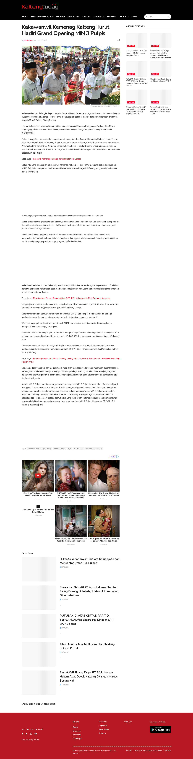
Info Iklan (168, 750)
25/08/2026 (65, 600)
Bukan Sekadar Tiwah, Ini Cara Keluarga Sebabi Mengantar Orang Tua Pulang (90, 561)
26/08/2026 (65, 567)
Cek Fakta (124, 16)
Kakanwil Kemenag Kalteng (39, 449)
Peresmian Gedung (94, 449)
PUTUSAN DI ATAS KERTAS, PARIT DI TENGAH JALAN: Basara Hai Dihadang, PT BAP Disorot (87, 620)
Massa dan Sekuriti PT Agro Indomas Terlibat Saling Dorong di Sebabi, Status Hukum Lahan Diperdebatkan (89, 591)
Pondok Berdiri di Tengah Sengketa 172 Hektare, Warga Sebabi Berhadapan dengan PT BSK (160, 110)
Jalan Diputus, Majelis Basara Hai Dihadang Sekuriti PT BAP (160, 80)
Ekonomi (111, 16)
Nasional (77, 734)
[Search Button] (168, 16)
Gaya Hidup (73, 16)
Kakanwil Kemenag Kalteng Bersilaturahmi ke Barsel (57, 159)
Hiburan (60, 16)
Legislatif (102, 725)
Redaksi (129, 750)
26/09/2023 (42, 40)
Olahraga (98, 16)
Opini (134, 16)
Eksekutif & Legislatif (42, 16)
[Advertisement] (71, 194)
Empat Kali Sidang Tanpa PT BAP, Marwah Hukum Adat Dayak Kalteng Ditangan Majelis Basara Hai (89, 677)
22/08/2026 (65, 685)
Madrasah (78, 449)
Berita (25, 16)
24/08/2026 (65, 652)
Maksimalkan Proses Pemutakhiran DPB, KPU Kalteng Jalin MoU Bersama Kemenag (71, 298)
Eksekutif (102, 721)
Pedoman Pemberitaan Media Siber (148, 750)
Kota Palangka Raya (62, 449)
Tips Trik (86, 16)
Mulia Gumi (28, 40)
